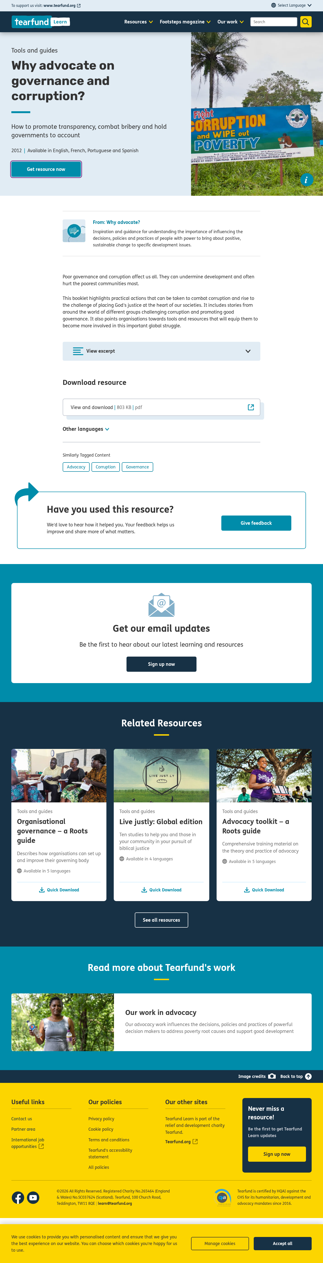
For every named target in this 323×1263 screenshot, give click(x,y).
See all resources (161, 920)
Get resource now (46, 169)
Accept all (282, 1243)
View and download (106, 407)
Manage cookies (220, 1243)
